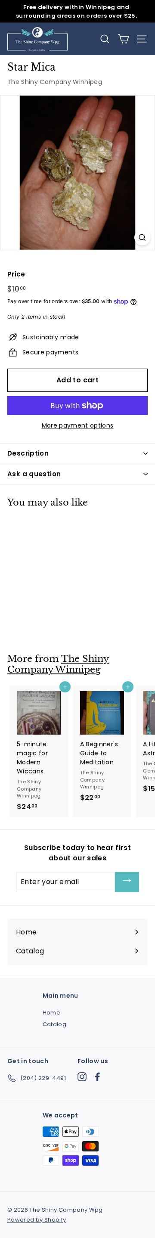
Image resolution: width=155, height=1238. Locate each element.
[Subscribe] (127, 882)
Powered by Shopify (36, 1220)
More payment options (78, 425)
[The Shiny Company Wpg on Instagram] (82, 1076)
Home (51, 1012)
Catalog (54, 1024)
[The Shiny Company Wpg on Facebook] (97, 1076)
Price (16, 274)
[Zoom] (142, 237)
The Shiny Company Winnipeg (54, 82)
